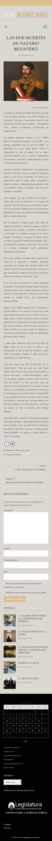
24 (7, 730)
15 (39, 721)
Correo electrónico (11, 560)
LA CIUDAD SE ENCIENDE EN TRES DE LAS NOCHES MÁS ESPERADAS (33, 650)
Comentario (9, 510)
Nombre (7, 548)
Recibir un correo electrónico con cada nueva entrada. (26, 592)
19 (20, 725)
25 (13, 730)
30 (45, 730)
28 (32, 730)
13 (26, 721)
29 (39, 730)
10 (7, 721)
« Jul (25, 741)
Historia (18, 450)
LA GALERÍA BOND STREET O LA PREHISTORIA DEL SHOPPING (32, 618)
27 (26, 730)
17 (7, 725)
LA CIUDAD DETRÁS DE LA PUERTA (32, 633)
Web (5, 571)
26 (20, 730)
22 (39, 725)
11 (13, 721)
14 (32, 721)
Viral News (27, 837)
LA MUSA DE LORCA (28, 678)
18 (13, 725)
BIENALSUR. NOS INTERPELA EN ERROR (25, 480)
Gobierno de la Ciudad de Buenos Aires (19, 790)
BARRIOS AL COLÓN (28, 662)
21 (32, 725)
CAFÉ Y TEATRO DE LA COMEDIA (30, 467)
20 (26, 725)
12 (20, 721)
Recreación (26, 450)
